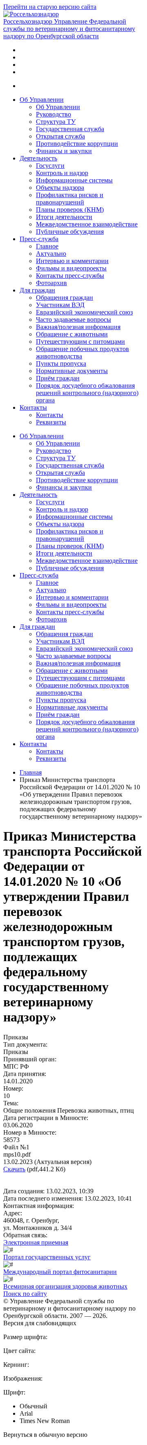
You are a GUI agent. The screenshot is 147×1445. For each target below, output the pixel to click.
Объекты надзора (60, 187)
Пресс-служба (39, 238)
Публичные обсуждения (70, 231)
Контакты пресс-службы (70, 275)
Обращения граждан (64, 297)
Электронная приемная (35, 1242)
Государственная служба (70, 128)
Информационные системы (74, 180)
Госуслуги (50, 165)
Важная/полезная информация (78, 326)
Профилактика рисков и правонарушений (69, 198)
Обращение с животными (72, 334)
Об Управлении (42, 99)
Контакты (33, 407)
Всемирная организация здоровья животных (65, 1286)
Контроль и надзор (62, 172)
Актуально (51, 253)
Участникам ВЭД (60, 304)
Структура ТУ (56, 121)
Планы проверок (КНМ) (70, 209)
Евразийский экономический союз (84, 312)
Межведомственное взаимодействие (87, 224)
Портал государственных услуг (47, 1257)
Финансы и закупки (64, 150)
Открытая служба (60, 136)
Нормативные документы (72, 370)
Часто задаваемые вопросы (73, 319)
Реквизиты (51, 422)
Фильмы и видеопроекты (71, 268)
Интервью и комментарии (72, 260)
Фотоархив (51, 282)
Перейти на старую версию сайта (49, 6)
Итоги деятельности (64, 216)
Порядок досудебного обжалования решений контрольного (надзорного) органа (87, 393)
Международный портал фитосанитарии (60, 1271)
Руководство (53, 114)
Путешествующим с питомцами (80, 341)
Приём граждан (58, 378)
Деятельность (38, 158)
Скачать (14, 1169)
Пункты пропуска (61, 363)
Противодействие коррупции (77, 143)
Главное (47, 246)
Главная (31, 772)
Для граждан (37, 290)
